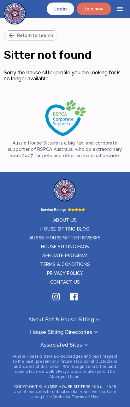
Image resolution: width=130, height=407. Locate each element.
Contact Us (65, 282)
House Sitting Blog (65, 228)
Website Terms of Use (76, 397)
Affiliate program (64, 255)
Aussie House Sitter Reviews (65, 237)
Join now (93, 8)
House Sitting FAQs (65, 246)
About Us (65, 220)
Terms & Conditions (65, 264)
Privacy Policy (65, 273)
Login (60, 8)
